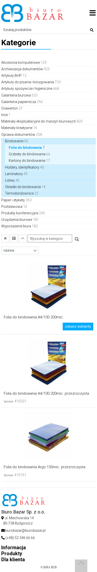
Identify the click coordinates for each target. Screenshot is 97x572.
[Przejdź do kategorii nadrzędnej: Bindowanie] (5, 238)
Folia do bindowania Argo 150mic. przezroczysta (44, 467)
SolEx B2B (50, 567)
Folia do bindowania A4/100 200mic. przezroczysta (46, 393)
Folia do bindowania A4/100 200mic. (34, 317)
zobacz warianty (78, 326)
